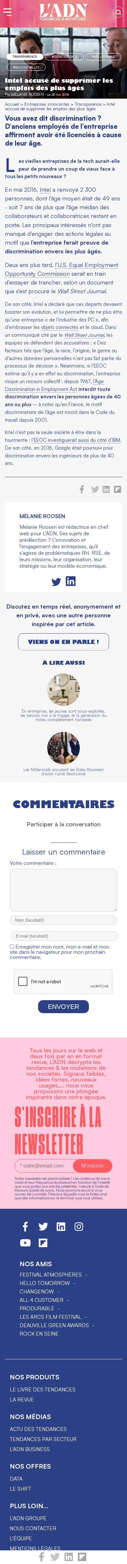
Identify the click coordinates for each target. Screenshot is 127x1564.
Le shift (20, 1488)
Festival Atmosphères (51, 1274)
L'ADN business (30, 1449)
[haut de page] (115, 1556)
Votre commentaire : (33, 863)
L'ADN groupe (28, 1518)
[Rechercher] (118, 12)
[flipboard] (82, 1560)
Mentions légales (35, 1548)
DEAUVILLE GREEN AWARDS (54, 1325)
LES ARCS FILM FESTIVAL (50, 1317)
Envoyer (63, 1006)
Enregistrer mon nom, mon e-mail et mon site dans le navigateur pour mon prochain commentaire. (59, 951)
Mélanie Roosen (27, 94)
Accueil (12, 104)
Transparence (25, 56)
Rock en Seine (39, 1333)
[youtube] (25, 1246)
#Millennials (103, 56)
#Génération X (64, 56)
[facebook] (41, 1560)
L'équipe (21, 1538)
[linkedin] (68, 1560)
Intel (45, 189)
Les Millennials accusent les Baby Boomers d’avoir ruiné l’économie (63, 771)
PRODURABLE (37, 1308)
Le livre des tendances (43, 1389)
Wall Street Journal (84, 335)
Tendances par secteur (43, 1439)
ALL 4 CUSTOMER (42, 1300)
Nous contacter (33, 1528)
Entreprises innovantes (46, 104)
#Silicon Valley (26, 67)
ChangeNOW (37, 1291)
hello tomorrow (45, 1283)
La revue (22, 1399)
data (16, 1478)
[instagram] (79, 1229)
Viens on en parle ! (63, 641)
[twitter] (55, 1560)
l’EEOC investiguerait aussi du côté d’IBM (76, 440)
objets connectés (59, 327)
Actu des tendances (38, 1429)
